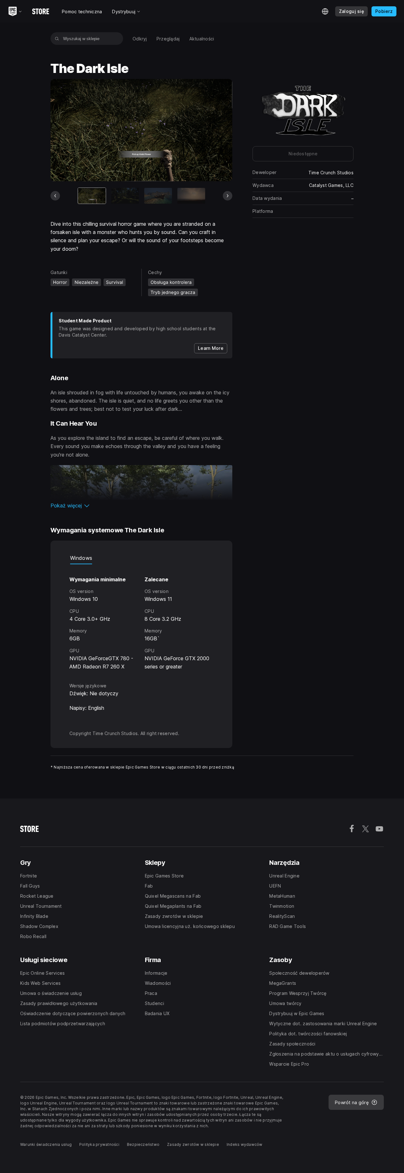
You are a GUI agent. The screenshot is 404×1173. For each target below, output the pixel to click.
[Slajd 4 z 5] (191, 196)
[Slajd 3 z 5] (158, 196)
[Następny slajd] (227, 195)
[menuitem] (139, 38)
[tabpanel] (141, 617)
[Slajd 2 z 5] (125, 196)
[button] (141, 505)
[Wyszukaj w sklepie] (57, 38)
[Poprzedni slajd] (55, 195)
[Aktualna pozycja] (92, 196)
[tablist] (141, 558)
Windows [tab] (81, 558)
